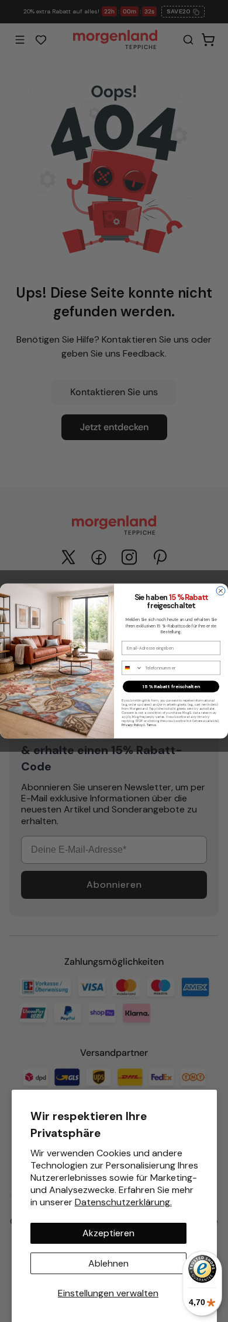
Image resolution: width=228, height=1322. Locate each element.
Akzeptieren (108, 1233)
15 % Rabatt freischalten (171, 686)
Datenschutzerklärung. (123, 1202)
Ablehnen (108, 1263)
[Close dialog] (220, 591)
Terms (151, 725)
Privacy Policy (132, 725)
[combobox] (132, 668)
